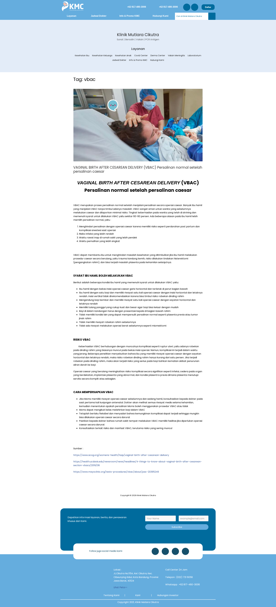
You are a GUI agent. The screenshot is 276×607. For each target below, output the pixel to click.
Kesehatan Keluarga (102, 55)
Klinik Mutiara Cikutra (138, 35)
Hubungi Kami (160, 16)
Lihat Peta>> (120, 587)
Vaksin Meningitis (176, 55)
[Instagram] (186, 7)
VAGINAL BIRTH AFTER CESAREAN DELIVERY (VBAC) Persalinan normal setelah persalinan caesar (137, 169)
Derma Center (158, 55)
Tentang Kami (111, 595)
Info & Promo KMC (129, 16)
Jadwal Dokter (98, 16)
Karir (138, 595)
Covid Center (141, 55)
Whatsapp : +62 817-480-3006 (182, 584)
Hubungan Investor (168, 595)
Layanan (71, 16)
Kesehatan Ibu (82, 55)
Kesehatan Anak (123, 55)
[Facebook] (185, 551)
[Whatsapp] (155, 551)
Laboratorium (194, 55)
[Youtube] (194, 7)
